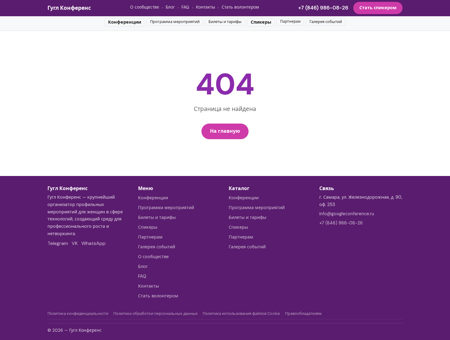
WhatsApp (93, 243)
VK (75, 243)
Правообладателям (303, 313)
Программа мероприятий (175, 21)
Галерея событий (325, 21)
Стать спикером (377, 7)
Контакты (205, 7)
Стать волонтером (240, 7)
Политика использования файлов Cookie (241, 313)
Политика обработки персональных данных (155, 313)
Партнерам (290, 21)
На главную (225, 131)
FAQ (185, 7)
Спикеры (261, 22)
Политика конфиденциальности (77, 313)
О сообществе (144, 7)
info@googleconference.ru (346, 213)
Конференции (124, 22)
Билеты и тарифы (225, 21)
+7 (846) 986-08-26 (323, 7)
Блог (170, 7)
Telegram (57, 243)
